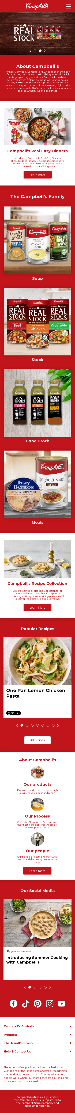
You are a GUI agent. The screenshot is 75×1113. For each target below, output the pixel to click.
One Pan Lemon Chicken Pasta (35, 693)
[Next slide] (58, 725)
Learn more (37, 175)
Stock (37, 360)
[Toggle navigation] (68, 6)
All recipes (37, 740)
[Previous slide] (16, 725)
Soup (37, 278)
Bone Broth (38, 441)
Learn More (37, 607)
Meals (37, 522)
